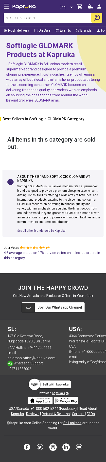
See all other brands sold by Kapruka (41, 230)
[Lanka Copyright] (8, 423)
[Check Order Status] (90, 8)
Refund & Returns (56, 414)
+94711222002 (19, 369)
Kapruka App (60, 393)
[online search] (96, 18)
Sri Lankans (72, 423)
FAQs (91, 414)
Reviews (32, 414)
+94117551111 (40, 348)
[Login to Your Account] (99, 8)
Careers (78, 414)
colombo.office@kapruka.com (31, 358)
